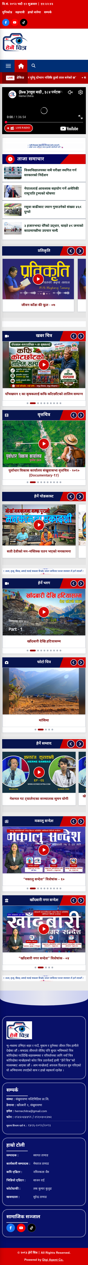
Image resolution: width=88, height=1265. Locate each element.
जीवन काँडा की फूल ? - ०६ (38, 305)
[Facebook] (5, 22)
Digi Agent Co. (52, 1260)
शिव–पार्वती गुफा (43, 720)
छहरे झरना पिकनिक (44, 641)
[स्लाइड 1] (27, 403)
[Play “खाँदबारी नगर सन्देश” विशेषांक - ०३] (44, 929)
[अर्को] (81, 336)
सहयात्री (20, 12)
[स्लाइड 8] (54, 403)
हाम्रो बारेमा (34, 12)
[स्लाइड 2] (31, 403)
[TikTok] (23, 22)
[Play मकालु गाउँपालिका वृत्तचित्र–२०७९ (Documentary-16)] (44, 443)
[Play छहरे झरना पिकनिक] (44, 612)
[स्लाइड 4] (41, 403)
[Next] (80, 251)
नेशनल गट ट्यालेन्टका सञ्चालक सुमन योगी (39, 799)
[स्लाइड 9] (57, 403)
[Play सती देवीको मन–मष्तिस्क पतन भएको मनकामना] (38, 525)
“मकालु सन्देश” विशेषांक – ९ (44, 879)
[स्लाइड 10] (60, 403)
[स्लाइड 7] (51, 403)
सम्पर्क (48, 12)
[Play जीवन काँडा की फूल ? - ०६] (38, 279)
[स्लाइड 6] (47, 403)
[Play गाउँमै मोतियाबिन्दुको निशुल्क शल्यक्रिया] (44, 364)
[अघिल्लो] (73, 336)
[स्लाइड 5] (44, 403)
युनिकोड (7, 12)
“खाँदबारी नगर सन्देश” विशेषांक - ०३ (44, 958)
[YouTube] (14, 22)
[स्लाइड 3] (36, 403)
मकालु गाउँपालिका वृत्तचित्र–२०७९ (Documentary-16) (44, 473)
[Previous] (71, 251)
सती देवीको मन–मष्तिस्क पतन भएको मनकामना (39, 552)
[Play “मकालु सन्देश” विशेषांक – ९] (44, 850)
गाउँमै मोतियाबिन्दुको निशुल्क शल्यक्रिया (43, 394)
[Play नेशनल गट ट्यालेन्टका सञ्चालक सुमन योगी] (39, 772)
